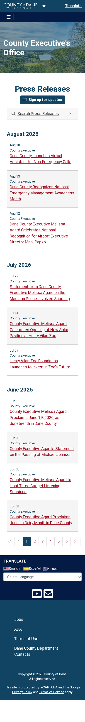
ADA (18, 629)
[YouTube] (37, 593)
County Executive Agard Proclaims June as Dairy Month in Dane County (41, 520)
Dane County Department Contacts (36, 651)
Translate (73, 6)
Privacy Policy (22, 692)
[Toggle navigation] (9, 17)
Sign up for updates (45, 100)
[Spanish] (32, 569)
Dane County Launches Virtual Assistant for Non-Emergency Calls (40, 159)
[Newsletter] (48, 593)
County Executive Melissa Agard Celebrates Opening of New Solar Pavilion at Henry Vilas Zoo (39, 329)
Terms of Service (51, 692)
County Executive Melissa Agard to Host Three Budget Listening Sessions (40, 485)
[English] (12, 569)
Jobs (18, 619)
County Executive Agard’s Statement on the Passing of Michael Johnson (42, 451)
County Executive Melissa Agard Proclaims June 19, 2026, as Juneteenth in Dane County (38, 417)
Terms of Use (26, 638)
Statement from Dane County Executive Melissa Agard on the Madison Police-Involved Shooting (40, 292)
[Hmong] (52, 569)
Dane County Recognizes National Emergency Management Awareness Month (42, 193)
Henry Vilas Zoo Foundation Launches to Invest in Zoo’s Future (40, 364)
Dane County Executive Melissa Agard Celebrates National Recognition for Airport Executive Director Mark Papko (39, 233)
